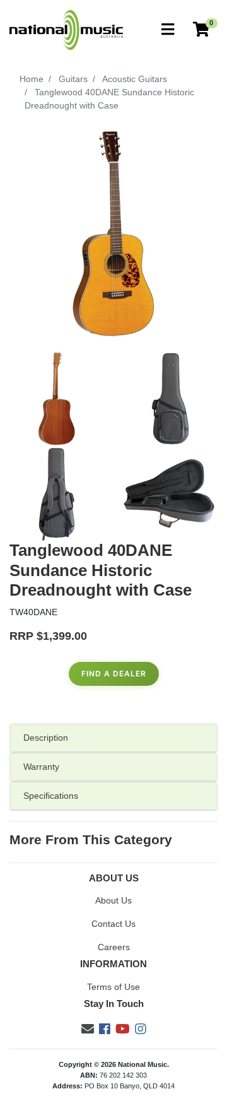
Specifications (50, 796)
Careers (114, 947)
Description (45, 738)
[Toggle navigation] (167, 30)
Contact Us (113, 924)
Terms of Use (113, 987)
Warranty (41, 767)
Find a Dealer (113, 673)
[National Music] (66, 29)
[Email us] (87, 1029)
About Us (113, 900)
